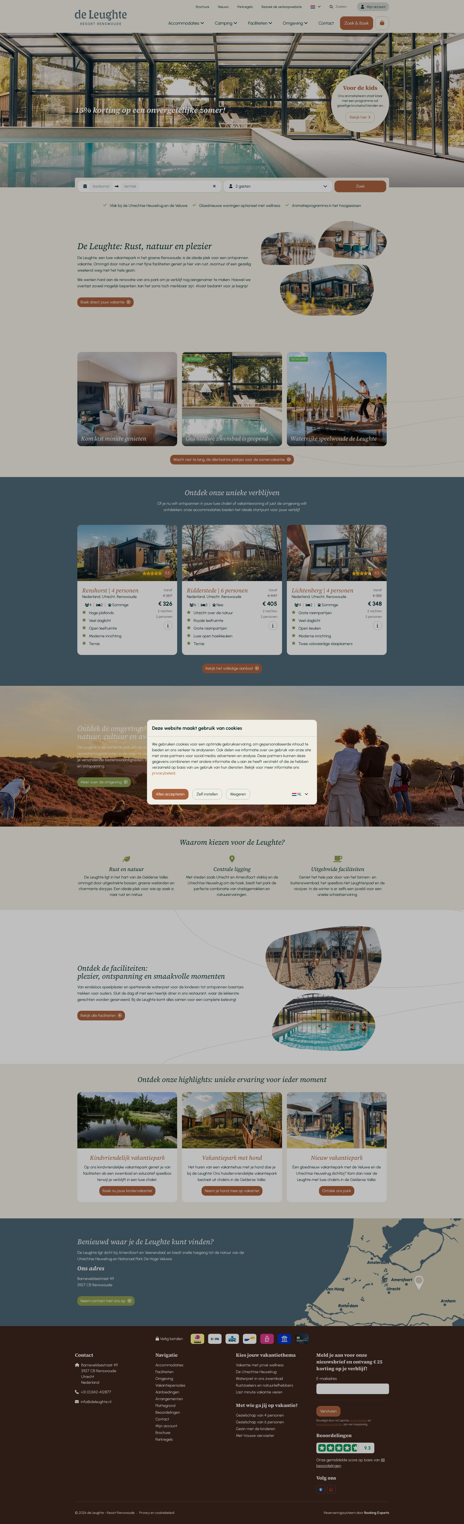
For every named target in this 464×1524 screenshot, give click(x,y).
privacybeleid (163, 773)
